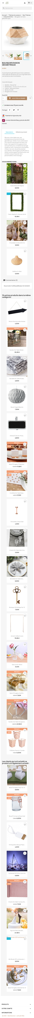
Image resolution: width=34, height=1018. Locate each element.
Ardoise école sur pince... (17, 435)
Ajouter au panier (17, 98)
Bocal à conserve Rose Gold (17, 816)
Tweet (14, 110)
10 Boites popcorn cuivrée (17, 750)
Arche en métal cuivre (17, 636)
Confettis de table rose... (17, 493)
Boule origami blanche (17, 407)
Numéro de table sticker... (17, 350)
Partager (9, 110)
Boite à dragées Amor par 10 (17, 787)
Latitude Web (20, 1016)
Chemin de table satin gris (17, 550)
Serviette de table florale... (17, 378)
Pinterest (18, 110)
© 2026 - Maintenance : (9, 1016)
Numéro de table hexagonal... (17, 722)
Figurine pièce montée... (17, 930)
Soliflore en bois (17, 271)
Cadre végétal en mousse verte (17, 214)
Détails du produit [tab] (21, 132)
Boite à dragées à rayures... (17, 464)
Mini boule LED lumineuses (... (17, 959)
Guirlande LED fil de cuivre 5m (17, 873)
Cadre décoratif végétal (17, 185)
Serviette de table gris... (17, 579)
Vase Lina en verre (17, 664)
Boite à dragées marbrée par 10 (17, 988)
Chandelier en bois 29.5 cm (17, 243)
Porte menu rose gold (17, 521)
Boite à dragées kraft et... (17, 693)
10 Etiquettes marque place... (17, 845)
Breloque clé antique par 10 (17, 607)
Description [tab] (9, 132)
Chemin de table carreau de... (17, 902)
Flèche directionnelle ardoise (17, 321)
